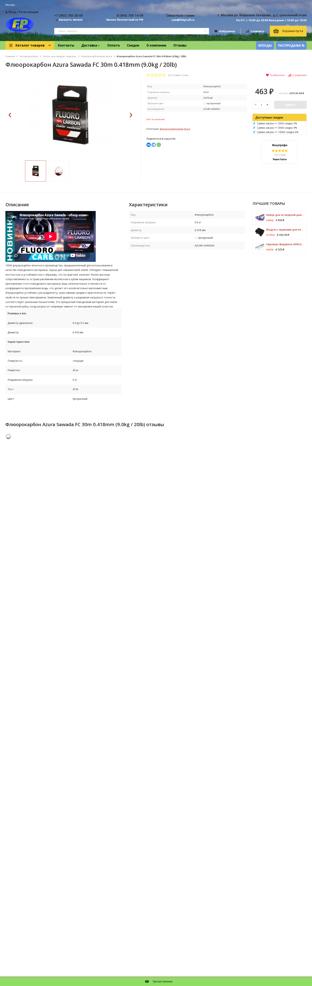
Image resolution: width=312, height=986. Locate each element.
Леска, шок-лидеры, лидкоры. (60, 56)
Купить (290, 104)
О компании (156, 45)
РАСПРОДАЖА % (291, 45)
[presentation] (9, 115)
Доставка (89, 45)
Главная (10, 56)
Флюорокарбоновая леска (96, 56)
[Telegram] (153, 145)
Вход (12, 12)
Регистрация (28, 12)
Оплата (113, 45)
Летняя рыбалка (28, 56)
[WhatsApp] (159, 145)
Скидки (133, 45)
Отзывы (180, 45)
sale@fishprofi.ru (182, 20)
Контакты (66, 45)
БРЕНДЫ (265, 45)
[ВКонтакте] (148, 145)
